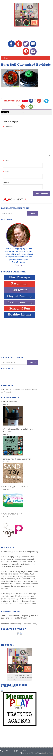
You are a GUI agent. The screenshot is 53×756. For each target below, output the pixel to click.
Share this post (13, 100)
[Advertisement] (27, 34)
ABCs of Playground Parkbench (15, 486)
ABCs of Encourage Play (12, 514)
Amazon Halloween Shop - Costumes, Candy (19, 623)
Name (6, 160)
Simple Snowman (10, 401)
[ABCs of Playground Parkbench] (13, 510)
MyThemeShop (35, 753)
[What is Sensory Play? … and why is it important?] (13, 455)
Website (6, 182)
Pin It (22, 112)
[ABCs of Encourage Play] (13, 538)
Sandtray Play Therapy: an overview (17, 459)
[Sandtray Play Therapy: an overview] (13, 483)
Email (6, 171)
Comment (8, 126)
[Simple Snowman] (13, 425)
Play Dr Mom (5, 750)
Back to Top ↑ (47, 753)
